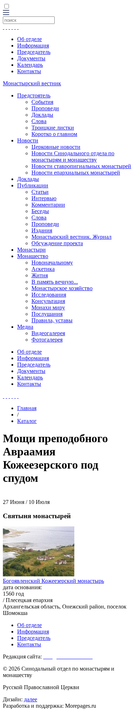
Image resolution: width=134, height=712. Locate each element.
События (42, 102)
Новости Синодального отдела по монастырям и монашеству (72, 156)
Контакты (29, 71)
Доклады (42, 115)
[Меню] (6, 13)
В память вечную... (54, 282)
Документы (31, 58)
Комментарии (48, 205)
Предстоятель (33, 95)
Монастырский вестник (32, 83)
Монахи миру (48, 307)
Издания (41, 230)
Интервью (43, 198)
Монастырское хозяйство (62, 288)
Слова (38, 121)
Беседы (40, 211)
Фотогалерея (47, 340)
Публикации (32, 185)
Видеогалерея (48, 333)
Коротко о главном (54, 134)
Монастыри (31, 250)
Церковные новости (55, 147)
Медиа (25, 327)
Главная (26, 408)
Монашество (32, 256)
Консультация (48, 301)
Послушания (47, 314)
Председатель (33, 52)
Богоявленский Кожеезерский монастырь (53, 581)
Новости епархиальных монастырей (75, 173)
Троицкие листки (52, 128)
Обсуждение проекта (57, 243)
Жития (39, 275)
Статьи (40, 192)
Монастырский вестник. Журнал (71, 237)
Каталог (27, 421)
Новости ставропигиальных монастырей (81, 166)
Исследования (48, 295)
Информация (33, 45)
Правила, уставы (52, 320)
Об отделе (29, 39)
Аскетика (43, 269)
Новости (27, 140)
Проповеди (45, 108)
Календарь (30, 65)
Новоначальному (52, 262)
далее (30, 699)
